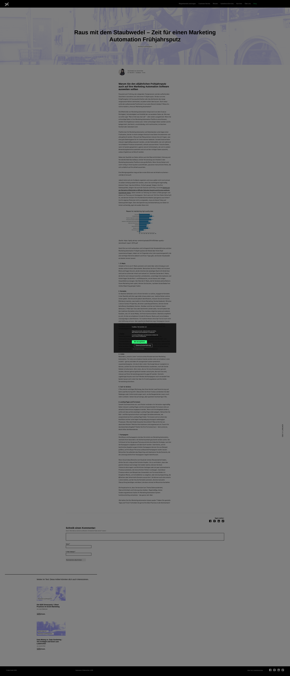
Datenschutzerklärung (143, 345)
